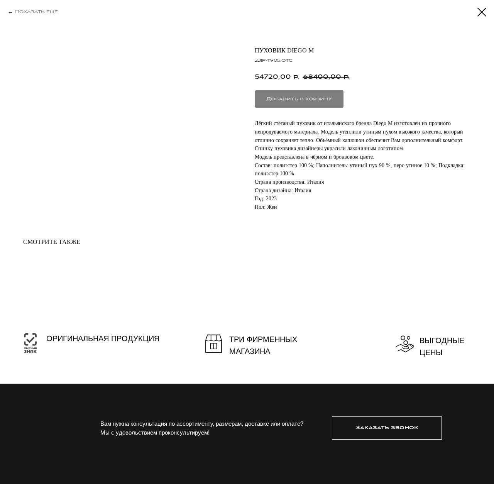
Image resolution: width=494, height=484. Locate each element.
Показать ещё (36, 12)
